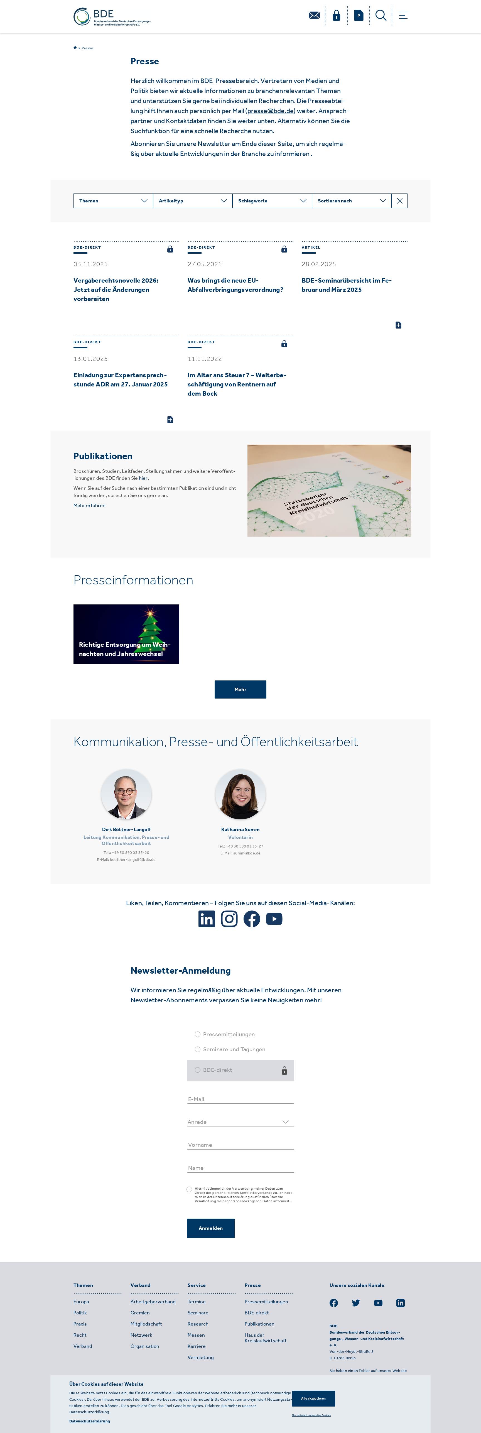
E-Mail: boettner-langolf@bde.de (126, 859)
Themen (83, 1285)
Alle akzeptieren (313, 1398)
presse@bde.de (270, 111)
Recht (80, 1335)
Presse (87, 48)
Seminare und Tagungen (234, 1049)
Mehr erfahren (89, 505)
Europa (81, 1302)
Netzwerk (141, 1335)
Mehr (240, 689)
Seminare (198, 1313)
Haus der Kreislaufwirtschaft (266, 1338)
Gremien (140, 1313)
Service (197, 1285)
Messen (196, 1335)
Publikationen (259, 1324)
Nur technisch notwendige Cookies (311, 1415)
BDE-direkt (217, 1069)
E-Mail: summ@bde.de (240, 853)
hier (143, 478)
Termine (197, 1302)
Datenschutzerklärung (89, 1421)
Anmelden (211, 1228)
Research (198, 1324)
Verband (141, 1285)
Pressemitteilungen (229, 1034)
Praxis (80, 1324)
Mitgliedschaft (146, 1324)
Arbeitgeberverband (153, 1302)
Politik (80, 1313)
